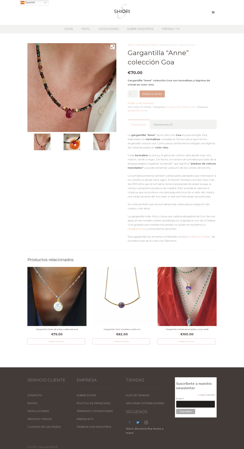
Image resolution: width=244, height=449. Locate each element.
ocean (143, 110)
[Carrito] (213, 12)
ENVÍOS (32, 403)
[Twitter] (138, 422)
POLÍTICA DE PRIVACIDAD (94, 403)
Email (180, 398)
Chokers (170, 107)
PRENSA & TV (85, 419)
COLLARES (182, 107)
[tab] (139, 124)
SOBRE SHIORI (86, 395)
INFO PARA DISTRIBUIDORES (145, 403)
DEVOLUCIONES (38, 411)
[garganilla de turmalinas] (72, 142)
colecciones (142, 44)
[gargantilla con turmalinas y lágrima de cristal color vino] (42, 142)
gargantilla (133, 110)
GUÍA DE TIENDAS (137, 395)
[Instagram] (146, 422)
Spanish (30, 2)
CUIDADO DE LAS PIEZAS (44, 426)
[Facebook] (129, 422)
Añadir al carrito (152, 93)
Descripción (138, 124)
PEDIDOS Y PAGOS (39, 419)
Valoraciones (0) (163, 124)
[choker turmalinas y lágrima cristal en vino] (101, 142)
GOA (153, 44)
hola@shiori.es (136, 228)
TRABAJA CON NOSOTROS (94, 426)
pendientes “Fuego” (199, 236)
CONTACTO (34, 395)
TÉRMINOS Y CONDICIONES (95, 411)
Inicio (131, 44)
